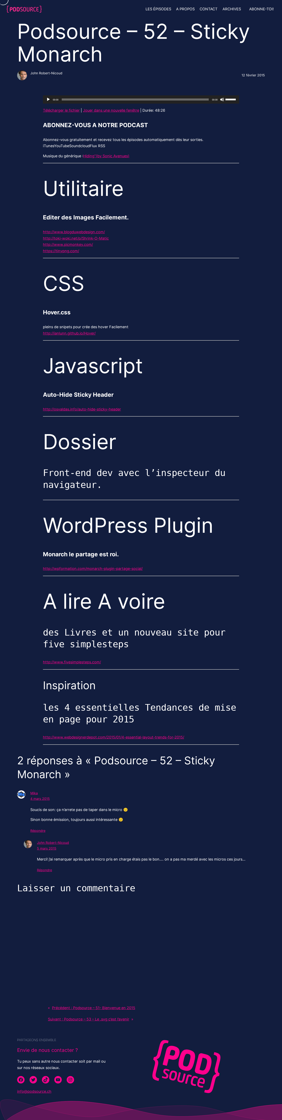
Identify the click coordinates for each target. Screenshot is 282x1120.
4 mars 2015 (40, 799)
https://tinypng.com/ (61, 251)
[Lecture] (48, 99)
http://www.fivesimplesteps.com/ (72, 662)
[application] (141, 99)
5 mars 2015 (46, 848)
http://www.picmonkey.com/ (68, 244)
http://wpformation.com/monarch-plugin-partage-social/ (93, 568)
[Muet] (222, 99)
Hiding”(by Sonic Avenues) (106, 156)
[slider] (231, 99)
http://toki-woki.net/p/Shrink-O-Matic (76, 238)
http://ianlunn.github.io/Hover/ (69, 333)
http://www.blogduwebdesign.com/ (74, 232)
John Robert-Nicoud (53, 843)
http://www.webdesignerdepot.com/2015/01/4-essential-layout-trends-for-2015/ (113, 737)
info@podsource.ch (34, 1091)
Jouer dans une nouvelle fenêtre (111, 110)
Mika (34, 793)
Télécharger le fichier (61, 110)
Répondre (37, 831)
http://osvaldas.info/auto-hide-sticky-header (82, 409)
